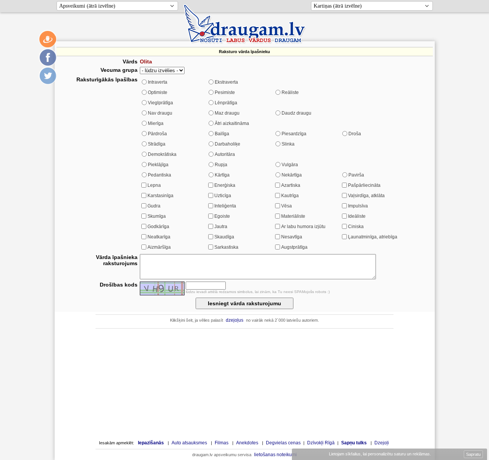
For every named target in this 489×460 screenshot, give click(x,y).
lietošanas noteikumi (275, 454)
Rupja (221, 164)
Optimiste (157, 92)
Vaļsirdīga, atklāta (366, 195)
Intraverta (157, 82)
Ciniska (356, 226)
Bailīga (222, 133)
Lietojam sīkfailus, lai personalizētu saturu (379, 454)
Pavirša (356, 175)
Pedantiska (159, 175)
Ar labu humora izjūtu (303, 226)
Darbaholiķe (227, 144)
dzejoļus (234, 320)
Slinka (288, 144)
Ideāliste (357, 216)
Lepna (154, 185)
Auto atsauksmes (189, 442)
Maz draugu (227, 113)
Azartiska (290, 185)
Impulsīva (358, 206)
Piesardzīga (294, 133)
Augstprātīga (294, 247)
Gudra (153, 206)
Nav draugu (160, 113)
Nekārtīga (292, 175)
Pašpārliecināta (364, 185)
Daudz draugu (296, 113)
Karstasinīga (160, 195)
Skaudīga (224, 237)
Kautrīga (290, 195)
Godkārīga (158, 226)
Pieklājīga (158, 164)
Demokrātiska (162, 154)
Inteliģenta (225, 206)
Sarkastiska (226, 247)
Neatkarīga (158, 237)
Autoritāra (225, 154)
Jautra (220, 226)
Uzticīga (222, 195)
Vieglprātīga (160, 102)
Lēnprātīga (226, 102)
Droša (354, 133)
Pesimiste (225, 92)
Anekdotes (247, 442)
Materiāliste (293, 216)
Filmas (221, 442)
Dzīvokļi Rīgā (321, 442)
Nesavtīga (291, 237)
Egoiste (222, 216)
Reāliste (290, 92)
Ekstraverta (226, 82)
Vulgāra (290, 164)
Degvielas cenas (283, 442)
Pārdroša (157, 133)
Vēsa (286, 206)
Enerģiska (224, 185)
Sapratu (473, 454)
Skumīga (156, 216)
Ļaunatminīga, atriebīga (372, 237)
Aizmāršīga (159, 247)
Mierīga (156, 123)
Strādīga (156, 144)
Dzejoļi (381, 442)
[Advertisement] (244, 383)
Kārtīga (222, 175)
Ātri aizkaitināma (232, 123)
